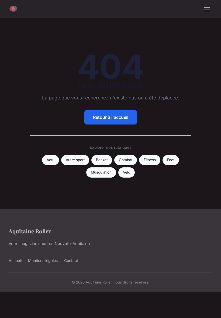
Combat (125, 160)
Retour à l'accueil (110, 117)
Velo (126, 172)
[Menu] (207, 9)
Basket (102, 160)
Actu (50, 160)
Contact (71, 260)
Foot (170, 160)
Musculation (101, 172)
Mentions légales (43, 260)
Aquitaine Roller (30, 231)
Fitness (150, 160)
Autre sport (75, 160)
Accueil (15, 260)
